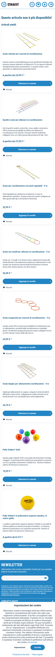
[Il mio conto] (44, 4)
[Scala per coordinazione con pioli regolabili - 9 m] (27, 172)
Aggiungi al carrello (27, 215)
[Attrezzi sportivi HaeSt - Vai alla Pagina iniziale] (13, 4)
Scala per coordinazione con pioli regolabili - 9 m (25, 186)
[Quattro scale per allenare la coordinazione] (27, 106)
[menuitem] (3, 4)
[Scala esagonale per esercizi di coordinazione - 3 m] (27, 304)
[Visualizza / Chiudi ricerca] (32, 4)
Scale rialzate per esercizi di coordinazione (22, 54)
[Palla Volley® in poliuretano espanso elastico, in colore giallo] (27, 502)
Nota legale (37, 654)
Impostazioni (19, 647)
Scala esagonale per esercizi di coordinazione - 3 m (26, 318)
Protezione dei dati (21, 654)
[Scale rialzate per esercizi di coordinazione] (27, 40)
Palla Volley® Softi (11, 449)
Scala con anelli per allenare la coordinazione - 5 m (26, 252)
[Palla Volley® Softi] (27, 436)
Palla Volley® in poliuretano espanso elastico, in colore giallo (25, 517)
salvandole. (32, 642)
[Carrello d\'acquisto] (50, 4)
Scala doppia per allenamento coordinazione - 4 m (26, 384)
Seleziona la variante (27, 83)
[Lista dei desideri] (38, 4)
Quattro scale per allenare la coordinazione (22, 120)
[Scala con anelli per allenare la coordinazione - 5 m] (27, 238)
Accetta (37, 647)
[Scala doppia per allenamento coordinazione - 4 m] (27, 370)
